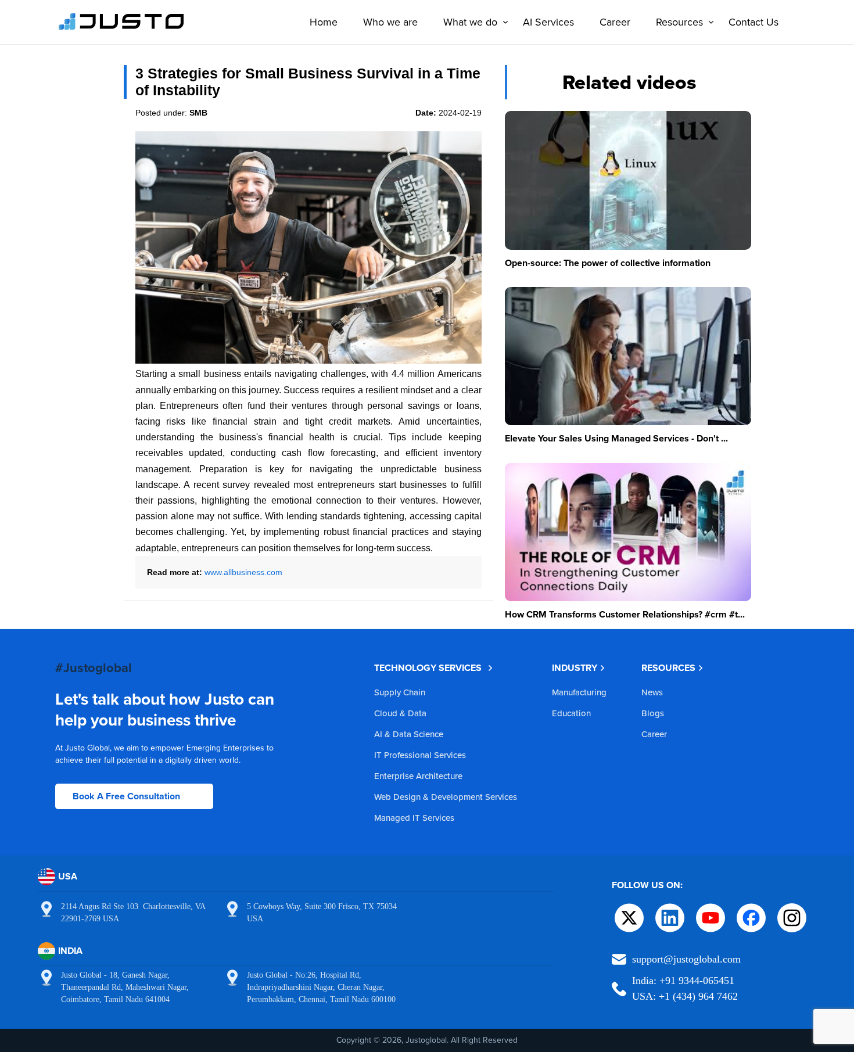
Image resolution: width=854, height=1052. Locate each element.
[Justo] (121, 28)
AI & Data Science (408, 734)
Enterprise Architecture (418, 776)
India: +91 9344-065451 (683, 980)
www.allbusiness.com (243, 572)
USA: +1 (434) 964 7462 (685, 996)
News (652, 692)
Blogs (652, 713)
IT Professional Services (420, 755)
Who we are (390, 22)
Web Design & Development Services (445, 797)
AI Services (548, 22)
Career (615, 22)
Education (571, 713)
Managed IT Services (414, 818)
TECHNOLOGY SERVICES (428, 667)
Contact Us (753, 22)
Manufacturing (579, 692)
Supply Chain (399, 692)
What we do (470, 22)
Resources (679, 22)
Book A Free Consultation (126, 796)
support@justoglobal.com (686, 959)
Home (324, 22)
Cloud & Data (400, 713)
